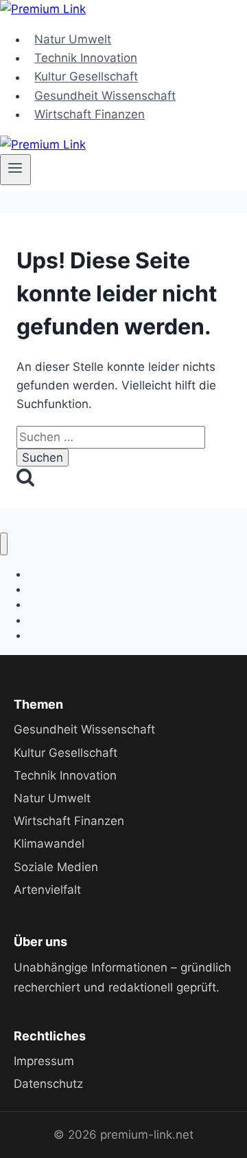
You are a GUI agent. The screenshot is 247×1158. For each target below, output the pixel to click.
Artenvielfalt (47, 890)
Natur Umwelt (72, 39)
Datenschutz (48, 1084)
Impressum (44, 1061)
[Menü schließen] (4, 544)
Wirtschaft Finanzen (89, 114)
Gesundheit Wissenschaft (105, 96)
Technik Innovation (85, 58)
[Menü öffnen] (15, 169)
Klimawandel (49, 843)
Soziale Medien (56, 867)
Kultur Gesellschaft (86, 77)
